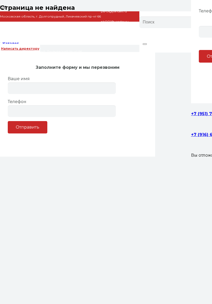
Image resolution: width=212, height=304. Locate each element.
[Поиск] (145, 44)
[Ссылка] (69, 56)
